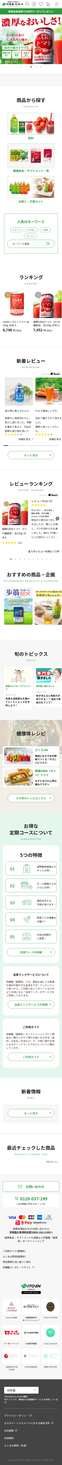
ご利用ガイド (31, 1057)
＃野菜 (45, 229)
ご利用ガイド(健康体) (14, 1251)
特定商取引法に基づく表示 (17, 1262)
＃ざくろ (16, 229)
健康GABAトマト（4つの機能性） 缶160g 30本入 (46, 323)
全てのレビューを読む (42, 551)
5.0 (20, 542)
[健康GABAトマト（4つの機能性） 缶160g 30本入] (47, 304)
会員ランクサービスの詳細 (31, 1004)
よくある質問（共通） (16, 1445)
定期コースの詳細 (31, 952)
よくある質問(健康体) (14, 1256)
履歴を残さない (52, 1161)
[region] (31, 409)
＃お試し (31, 229)
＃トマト (30, 235)
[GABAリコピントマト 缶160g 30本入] (17, 304)
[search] (48, 243)
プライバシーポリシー (16, 1415)
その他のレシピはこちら (31, 798)
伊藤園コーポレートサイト (17, 1267)
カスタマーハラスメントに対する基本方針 (27, 1423)
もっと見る (31, 455)
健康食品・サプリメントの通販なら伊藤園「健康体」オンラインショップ (31, 1239)
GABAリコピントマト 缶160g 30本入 (16, 323)
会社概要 (9, 1430)
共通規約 (9, 1438)
